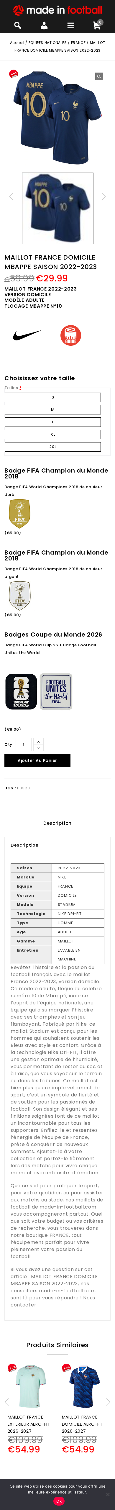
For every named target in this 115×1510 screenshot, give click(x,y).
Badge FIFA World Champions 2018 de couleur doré (53, 490)
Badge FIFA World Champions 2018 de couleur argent (53, 572)
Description (57, 823)
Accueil (17, 42)
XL (52, 434)
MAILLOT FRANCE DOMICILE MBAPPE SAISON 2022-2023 (54, 1280)
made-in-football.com (68, 1207)
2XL (53, 447)
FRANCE (78, 42)
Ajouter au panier (37, 760)
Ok (59, 1501)
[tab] (57, 823)
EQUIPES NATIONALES (48, 42)
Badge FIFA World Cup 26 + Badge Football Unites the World (50, 648)
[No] (108, 1494)
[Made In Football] (57, 10)
